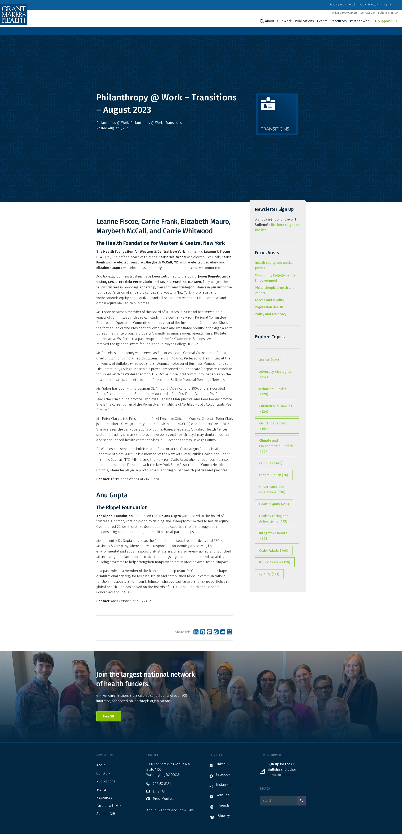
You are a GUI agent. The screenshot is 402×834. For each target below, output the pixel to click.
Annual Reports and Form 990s (170, 810)
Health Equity (274, 504)
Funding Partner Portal (342, 4)
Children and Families (275, 409)
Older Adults (273, 551)
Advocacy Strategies (275, 374)
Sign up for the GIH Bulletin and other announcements (282, 769)
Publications (304, 21)
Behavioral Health (273, 391)
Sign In (387, 4)
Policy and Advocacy (270, 314)
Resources (339, 21)
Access (269, 360)
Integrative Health (273, 536)
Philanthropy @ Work (112, 123)
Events (322, 21)
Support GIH (387, 21)
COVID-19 (270, 463)
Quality (269, 574)
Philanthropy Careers (345, 12)
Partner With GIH (363, 21)
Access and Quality (269, 300)
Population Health (269, 307)
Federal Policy (273, 475)
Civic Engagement (273, 426)
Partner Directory (369, 4)
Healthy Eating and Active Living (274, 518)
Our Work (284, 21)
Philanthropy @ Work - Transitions (156, 123)
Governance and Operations (272, 489)
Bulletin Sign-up (388, 12)
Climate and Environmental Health (276, 445)
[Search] (261, 21)
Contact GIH (368, 12)
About (269, 21)
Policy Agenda (274, 562)
